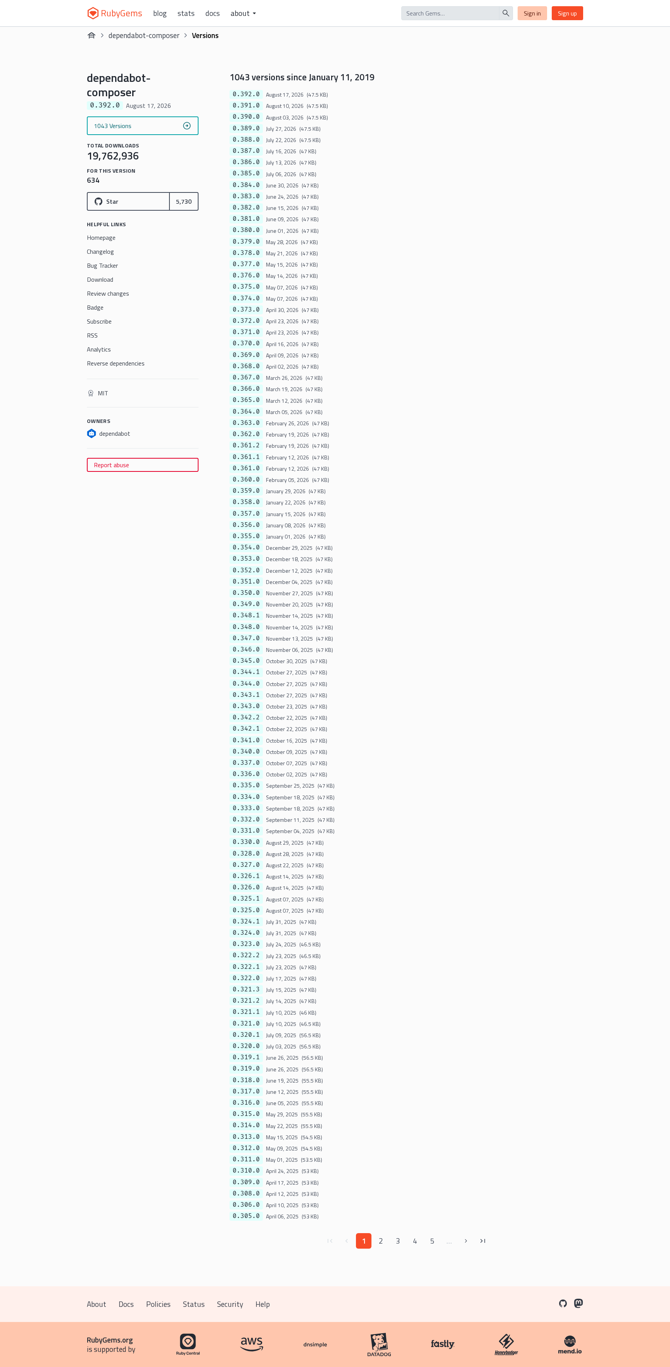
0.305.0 (246, 1216)
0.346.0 (246, 649)
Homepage (101, 237)
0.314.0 (246, 1125)
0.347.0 (246, 638)
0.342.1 (246, 729)
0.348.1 (246, 615)
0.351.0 (246, 582)
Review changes (108, 293)
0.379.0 (246, 242)
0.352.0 (246, 570)
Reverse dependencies (116, 363)
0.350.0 (246, 593)
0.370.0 (246, 343)
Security (230, 1304)
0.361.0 (246, 468)
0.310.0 (246, 1171)
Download (100, 279)
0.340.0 (246, 751)
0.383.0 (246, 196)
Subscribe (99, 321)
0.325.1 (246, 899)
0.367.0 (246, 377)
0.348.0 (246, 627)
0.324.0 (246, 933)
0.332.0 (246, 819)
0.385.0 (246, 173)
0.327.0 (246, 865)
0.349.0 (246, 604)
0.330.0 (246, 842)
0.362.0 (246, 434)
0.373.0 (246, 310)
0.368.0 (246, 366)
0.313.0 (246, 1137)
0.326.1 (246, 876)
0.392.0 (246, 94)
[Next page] (466, 1241)
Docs (212, 13)
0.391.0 (246, 105)
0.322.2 (246, 955)
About (96, 1304)
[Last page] (483, 1241)
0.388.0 (246, 140)
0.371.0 (246, 332)
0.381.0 (246, 219)
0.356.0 (246, 525)
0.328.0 (246, 854)
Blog (160, 13)
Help (263, 1304)
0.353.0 (246, 559)
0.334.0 (246, 797)
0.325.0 (246, 910)
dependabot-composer (144, 35)
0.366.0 (246, 389)
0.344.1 (246, 672)
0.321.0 (246, 1023)
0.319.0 (246, 1068)
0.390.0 (246, 117)
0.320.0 (246, 1046)
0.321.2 (246, 1001)
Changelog (100, 251)
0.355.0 (246, 536)
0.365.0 (246, 400)
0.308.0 (246, 1193)
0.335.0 (246, 785)
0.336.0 (246, 774)
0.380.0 (246, 230)
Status (194, 1304)
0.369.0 (246, 355)
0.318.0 (246, 1080)
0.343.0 (246, 706)
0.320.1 (246, 1035)
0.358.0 (246, 502)
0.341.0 (246, 740)
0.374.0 (246, 298)
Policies (158, 1304)
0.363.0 (246, 423)
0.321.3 (246, 989)
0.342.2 (246, 717)
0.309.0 (246, 1182)
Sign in (532, 13)
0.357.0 (246, 514)
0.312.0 (246, 1148)
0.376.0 (246, 275)
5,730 (184, 201)
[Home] (91, 35)
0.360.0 (246, 479)
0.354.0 (246, 547)
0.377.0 (246, 264)
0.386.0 (246, 162)
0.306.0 (246, 1205)
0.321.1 (246, 1012)
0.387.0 (246, 151)
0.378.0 (246, 253)
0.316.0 (246, 1103)
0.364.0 (246, 412)
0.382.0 (246, 207)
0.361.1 (246, 457)
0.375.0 (246, 287)
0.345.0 (246, 661)
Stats (186, 13)
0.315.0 (246, 1114)
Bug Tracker (102, 265)
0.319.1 (246, 1057)
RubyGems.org (110, 1339)
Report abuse (111, 465)
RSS (92, 335)
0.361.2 (246, 445)
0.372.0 (246, 321)
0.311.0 (246, 1159)
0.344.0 (246, 684)
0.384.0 (246, 185)
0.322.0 (246, 978)
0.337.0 (246, 763)
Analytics (99, 349)
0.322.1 (246, 967)
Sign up (567, 13)
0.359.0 (246, 491)
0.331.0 (246, 831)
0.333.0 (246, 808)
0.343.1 (246, 695)
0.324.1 (246, 921)
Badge (95, 307)
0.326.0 (246, 887)
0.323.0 (246, 944)
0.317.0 (246, 1091)
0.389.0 (246, 128)
